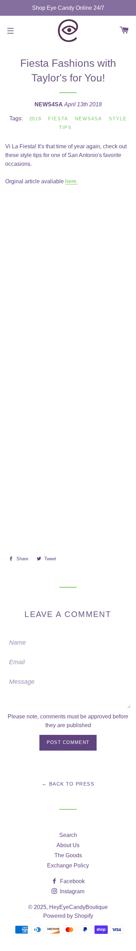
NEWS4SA (88, 118)
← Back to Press (68, 784)
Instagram (71, 891)
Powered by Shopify (68, 916)
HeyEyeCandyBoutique (78, 907)
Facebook (72, 881)
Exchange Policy (68, 865)
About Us (68, 845)
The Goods (68, 855)
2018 (35, 118)
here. (71, 181)
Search (68, 835)
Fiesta (58, 118)
